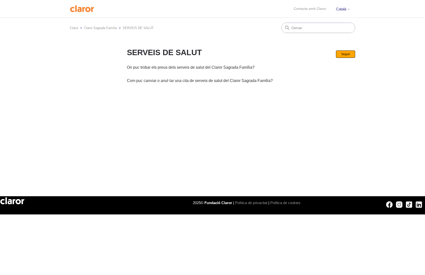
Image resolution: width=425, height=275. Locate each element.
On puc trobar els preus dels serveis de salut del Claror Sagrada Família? (191, 67)
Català (341, 9)
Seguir (345, 54)
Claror (74, 28)
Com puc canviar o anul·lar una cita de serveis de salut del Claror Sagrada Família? (200, 81)
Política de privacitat (251, 203)
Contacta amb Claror (310, 9)
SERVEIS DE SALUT (138, 28)
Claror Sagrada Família (100, 28)
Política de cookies (285, 203)
